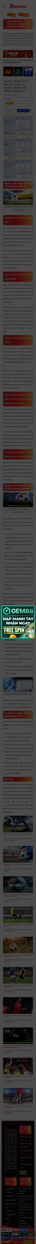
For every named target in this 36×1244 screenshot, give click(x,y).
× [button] (32, 608)
